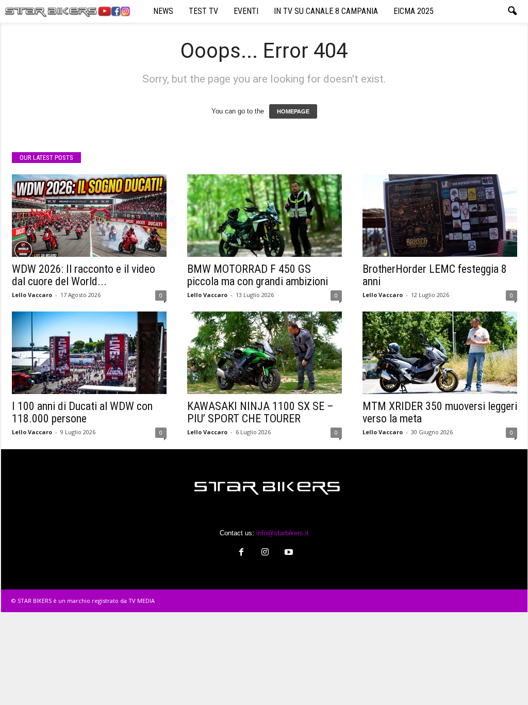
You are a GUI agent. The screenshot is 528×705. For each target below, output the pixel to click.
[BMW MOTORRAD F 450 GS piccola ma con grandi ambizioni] (264, 215)
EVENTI (246, 11)
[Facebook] (241, 553)
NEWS (163, 11)
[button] (512, 11)
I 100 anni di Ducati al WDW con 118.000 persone (82, 412)
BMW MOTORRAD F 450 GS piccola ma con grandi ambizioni (257, 275)
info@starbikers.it (282, 533)
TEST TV (203, 11)
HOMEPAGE (293, 111)
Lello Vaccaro (32, 295)
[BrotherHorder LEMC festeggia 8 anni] (439, 215)
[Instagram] (265, 553)
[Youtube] (288, 553)
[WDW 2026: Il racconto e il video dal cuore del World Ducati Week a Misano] (89, 215)
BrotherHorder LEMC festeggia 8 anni (434, 275)
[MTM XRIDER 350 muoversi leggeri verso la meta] (439, 352)
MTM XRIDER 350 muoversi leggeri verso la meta (439, 412)
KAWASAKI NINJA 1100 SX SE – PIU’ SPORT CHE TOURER (260, 412)
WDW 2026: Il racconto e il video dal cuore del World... (83, 275)
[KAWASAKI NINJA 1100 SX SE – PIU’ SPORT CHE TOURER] (264, 352)
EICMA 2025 (413, 11)
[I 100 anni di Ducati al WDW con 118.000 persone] (89, 352)
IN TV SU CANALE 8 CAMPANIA (326, 11)
